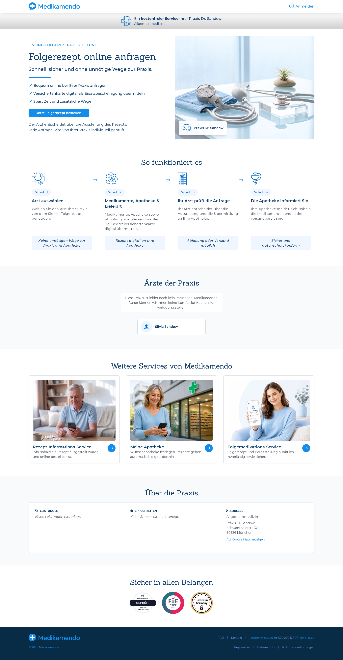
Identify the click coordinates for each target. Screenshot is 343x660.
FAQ (221, 638)
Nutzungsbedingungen (298, 647)
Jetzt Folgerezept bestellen (59, 113)
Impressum (242, 647)
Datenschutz (266, 647)
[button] (171, 327)
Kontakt (236, 638)
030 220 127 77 (288, 638)
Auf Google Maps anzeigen (245, 539)
